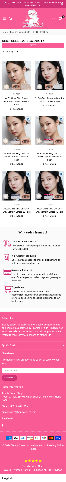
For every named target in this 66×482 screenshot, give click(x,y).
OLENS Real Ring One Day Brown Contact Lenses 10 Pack (49, 156)
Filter (33, 45)
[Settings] (53, 18)
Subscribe (9, 378)
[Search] (10, 18)
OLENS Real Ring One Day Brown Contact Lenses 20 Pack (16, 156)
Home (5, 32)
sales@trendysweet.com (22, 412)
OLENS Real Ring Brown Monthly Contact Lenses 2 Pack (16, 101)
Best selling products (20, 32)
